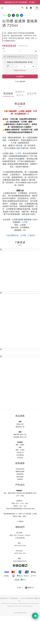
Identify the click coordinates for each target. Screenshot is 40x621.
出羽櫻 (18, 153)
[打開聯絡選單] (35, 616)
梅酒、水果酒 (20, 450)
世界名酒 (20, 457)
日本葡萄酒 (20, 455)
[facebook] (13, 15)
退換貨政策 (20, 474)
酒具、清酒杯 (20, 445)
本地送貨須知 (20, 469)
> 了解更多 (20, 521)
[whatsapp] (17, 15)
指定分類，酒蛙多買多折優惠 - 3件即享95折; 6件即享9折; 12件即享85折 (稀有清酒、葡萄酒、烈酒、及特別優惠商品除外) (20, 38)
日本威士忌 (20, 452)
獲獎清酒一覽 (20, 427)
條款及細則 (20, 476)
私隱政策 (20, 479)
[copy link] (21, 15)
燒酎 (20, 447)
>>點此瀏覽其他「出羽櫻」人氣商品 (20, 235)
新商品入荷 (20, 424)
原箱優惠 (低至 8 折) (20, 437)
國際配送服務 (20, 471)
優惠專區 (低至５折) (20, 434)
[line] (9, 15)
